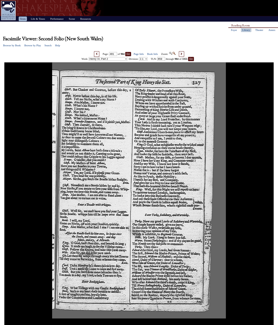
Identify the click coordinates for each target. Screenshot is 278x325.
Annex (271, 30)
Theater (259, 30)
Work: (85, 58)
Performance (57, 18)
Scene (72, 18)
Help (57, 45)
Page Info (139, 54)
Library (246, 30)
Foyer (234, 30)
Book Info (152, 54)
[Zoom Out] (173, 54)
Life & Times (38, 18)
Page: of (114, 54)
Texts (23, 18)
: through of (169, 58)
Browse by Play (32, 45)
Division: (134, 58)
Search (48, 45)
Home (8, 10)
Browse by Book (12, 45)
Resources (85, 18)
